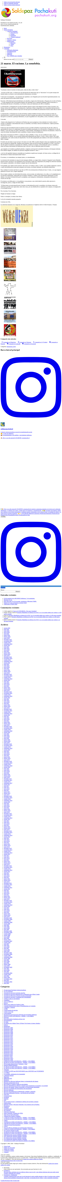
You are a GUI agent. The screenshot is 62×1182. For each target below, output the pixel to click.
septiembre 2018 (8, 765)
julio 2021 (6, 716)
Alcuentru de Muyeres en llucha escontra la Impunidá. (17, 996)
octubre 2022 (7, 694)
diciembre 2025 (8, 639)
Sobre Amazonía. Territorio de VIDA (13, 1113)
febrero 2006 (7, 964)
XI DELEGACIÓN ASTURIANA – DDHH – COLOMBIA (19, 1132)
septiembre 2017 (8, 783)
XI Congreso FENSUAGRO (11, 1130)
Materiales (6, 1077)
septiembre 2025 (8, 644)
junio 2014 (6, 839)
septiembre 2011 (8, 887)
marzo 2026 (7, 635)
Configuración (4, 1160)
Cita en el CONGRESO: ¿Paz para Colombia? (25, 611)
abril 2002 (6, 983)
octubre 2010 (7, 903)
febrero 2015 (7, 828)
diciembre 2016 (8, 796)
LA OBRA (7, 1072)
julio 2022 (6, 699)
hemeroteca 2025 (8, 1056)
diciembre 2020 (8, 726)
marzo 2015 (7, 826)
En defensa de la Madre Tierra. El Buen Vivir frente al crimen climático (22, 1023)
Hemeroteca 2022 (8, 1052)
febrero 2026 (7, 636)
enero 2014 (7, 847)
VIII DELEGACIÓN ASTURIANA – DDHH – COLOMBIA (20, 1123)
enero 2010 (7, 916)
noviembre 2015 (8, 815)
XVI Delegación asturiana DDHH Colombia (15, 1139)
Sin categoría (7, 1110)
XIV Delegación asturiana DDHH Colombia (15, 1136)
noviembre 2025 (8, 641)
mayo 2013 (7, 858)
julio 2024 (6, 664)
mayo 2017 (7, 789)
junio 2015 (6, 822)
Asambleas (6, 1000)
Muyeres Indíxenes (9, 1090)
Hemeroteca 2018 (8, 1046)
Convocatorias (7, 1013)
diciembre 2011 (8, 883)
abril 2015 (6, 825)
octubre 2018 (7, 764)
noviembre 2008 (8, 932)
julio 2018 (6, 768)
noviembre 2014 (8, 832)
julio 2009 (6, 925)
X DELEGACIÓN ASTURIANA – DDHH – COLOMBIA (19, 1129)
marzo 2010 (7, 913)
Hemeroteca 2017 (8, 1045)
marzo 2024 (7, 670)
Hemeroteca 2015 (8, 1042)
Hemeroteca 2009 (8, 1033)
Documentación (8, 1020)
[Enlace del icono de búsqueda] (4, 57)
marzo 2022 (7, 705)
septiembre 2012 (8, 870)
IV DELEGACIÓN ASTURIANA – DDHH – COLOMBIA (19, 1067)
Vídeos (6, 1120)
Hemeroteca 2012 (8, 1038)
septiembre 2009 (8, 922)
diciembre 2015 (8, 813)
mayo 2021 (7, 719)
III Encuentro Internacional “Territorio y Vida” (16, 1064)
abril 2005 (6, 971)
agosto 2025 (7, 645)
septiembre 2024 (8, 661)
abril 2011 (6, 894)
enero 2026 (7, 638)
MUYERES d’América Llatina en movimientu (16, 1084)
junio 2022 (6, 700)
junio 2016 (6, 805)
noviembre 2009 (8, 919)
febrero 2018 (7, 776)
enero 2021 (7, 725)
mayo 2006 (7, 961)
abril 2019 (6, 755)
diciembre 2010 (8, 900)
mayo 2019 (7, 754)
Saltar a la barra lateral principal (12, 5)
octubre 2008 (7, 934)
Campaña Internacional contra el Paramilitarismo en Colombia (19, 1006)
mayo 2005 (7, 970)
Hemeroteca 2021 (8, 1051)
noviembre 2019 (8, 745)
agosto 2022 (7, 697)
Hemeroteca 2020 (8, 1049)
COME (6, 1009)
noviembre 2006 (8, 954)
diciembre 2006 (8, 952)
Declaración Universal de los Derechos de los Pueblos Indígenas (20, 1014)
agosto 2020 (7, 732)
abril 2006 (6, 963)
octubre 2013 (7, 851)
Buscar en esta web (9, 59)
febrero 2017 (7, 793)
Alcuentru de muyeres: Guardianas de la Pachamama (17, 997)
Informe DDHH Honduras (10, 1065)
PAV (5, 1100)
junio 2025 (6, 648)
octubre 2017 (7, 781)
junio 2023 (6, 683)
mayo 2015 (7, 823)
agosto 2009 (7, 923)
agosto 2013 (7, 854)
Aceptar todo (19, 1160)
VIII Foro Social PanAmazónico (12, 1125)
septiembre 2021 (8, 713)
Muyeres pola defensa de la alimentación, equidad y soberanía (19, 1091)
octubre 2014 (7, 834)
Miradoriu (6, 1080)
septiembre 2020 (8, 731)
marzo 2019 (7, 757)
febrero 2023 (7, 689)
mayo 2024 (7, 667)
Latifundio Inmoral (8, 1075)
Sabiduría (6, 1107)
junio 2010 (6, 909)
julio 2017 (6, 786)
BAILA (6, 1003)
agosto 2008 (7, 935)
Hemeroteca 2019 (8, 1048)
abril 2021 (6, 720)
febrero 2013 (7, 863)
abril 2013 (6, 860)
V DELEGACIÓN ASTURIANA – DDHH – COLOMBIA (19, 1117)
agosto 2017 (7, 784)
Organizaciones (8, 1096)
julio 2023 (6, 681)
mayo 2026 (7, 632)
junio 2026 (6, 631)
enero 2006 (7, 965)
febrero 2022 (7, 706)
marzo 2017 (7, 792)
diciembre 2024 (8, 657)
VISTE (6, 1126)
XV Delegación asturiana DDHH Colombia (15, 1138)
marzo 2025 (7, 652)
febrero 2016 (7, 810)
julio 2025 (6, 647)
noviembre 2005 (8, 967)
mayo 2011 (7, 893)
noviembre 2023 (8, 676)
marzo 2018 (7, 774)
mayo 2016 (7, 806)
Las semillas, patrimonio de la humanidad (14, 1074)
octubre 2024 (7, 660)
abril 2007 (6, 948)
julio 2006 (6, 960)
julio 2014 (6, 838)
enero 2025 (7, 655)
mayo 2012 (7, 876)
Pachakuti (6, 1097)
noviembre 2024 (8, 658)
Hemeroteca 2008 (8, 1032)
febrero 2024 (7, 671)
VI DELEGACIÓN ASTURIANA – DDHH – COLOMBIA (19, 1119)
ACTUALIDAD (8, 991)
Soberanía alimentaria (9, 1111)
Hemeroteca (7, 1026)
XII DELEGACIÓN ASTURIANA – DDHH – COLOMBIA (20, 1133)
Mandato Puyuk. (8, 600)
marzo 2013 (7, 861)
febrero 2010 (7, 915)
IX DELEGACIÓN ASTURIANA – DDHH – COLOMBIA (19, 1068)
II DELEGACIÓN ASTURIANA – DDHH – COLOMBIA (19, 1061)
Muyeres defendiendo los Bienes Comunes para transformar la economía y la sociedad (26, 1085)
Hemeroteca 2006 (8, 1029)
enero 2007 (7, 951)
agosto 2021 (7, 715)
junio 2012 (6, 874)
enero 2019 (7, 760)
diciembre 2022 (8, 691)
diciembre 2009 (8, 918)
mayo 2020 (7, 736)
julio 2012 (6, 873)
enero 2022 (7, 707)
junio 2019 (6, 752)
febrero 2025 (7, 654)
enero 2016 (7, 812)
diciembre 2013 (8, 848)
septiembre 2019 (8, 748)
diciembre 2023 (8, 674)
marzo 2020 (7, 739)
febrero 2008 (7, 939)
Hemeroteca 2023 (8, 1054)
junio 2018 (6, 770)
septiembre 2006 (8, 957)
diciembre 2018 (8, 761)
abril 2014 (6, 842)
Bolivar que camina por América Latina (14, 1004)
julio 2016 (6, 803)
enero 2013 (7, 864)
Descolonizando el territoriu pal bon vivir (14, 1019)
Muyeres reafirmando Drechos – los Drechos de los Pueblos (19, 1093)
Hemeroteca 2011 (8, 1036)
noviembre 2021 (8, 710)
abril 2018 (6, 773)
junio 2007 (6, 945)
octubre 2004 (7, 974)
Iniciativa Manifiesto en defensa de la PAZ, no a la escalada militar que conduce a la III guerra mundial (35, 615)
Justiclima (6, 1069)
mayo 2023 (7, 684)
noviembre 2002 (8, 981)
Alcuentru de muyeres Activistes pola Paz (14, 993)
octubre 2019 (7, 747)
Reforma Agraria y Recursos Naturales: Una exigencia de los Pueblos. (22, 1104)
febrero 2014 (7, 845)
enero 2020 (7, 742)
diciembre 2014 (8, 831)
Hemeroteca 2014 (8, 1040)
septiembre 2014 (8, 835)
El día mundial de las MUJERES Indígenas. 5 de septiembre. (19, 598)
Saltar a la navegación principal (12, 2)
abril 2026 (6, 633)
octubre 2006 (7, 955)
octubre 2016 (7, 799)
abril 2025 (6, 651)
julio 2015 (6, 821)
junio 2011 (6, 892)
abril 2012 (6, 877)
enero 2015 (7, 829)
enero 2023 (7, 690)
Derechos (6, 1017)
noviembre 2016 (8, 797)
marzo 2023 (7, 687)
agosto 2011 (7, 889)
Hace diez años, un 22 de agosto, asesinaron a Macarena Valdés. (20, 601)
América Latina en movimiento (12, 998)
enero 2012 (7, 881)
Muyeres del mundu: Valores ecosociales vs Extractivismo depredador (21, 1087)
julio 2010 (6, 907)
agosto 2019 (7, 749)
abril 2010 (6, 912)
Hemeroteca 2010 (8, 1035)
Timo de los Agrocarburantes (11, 1114)
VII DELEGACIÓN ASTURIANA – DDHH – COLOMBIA (20, 1122)
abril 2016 (6, 807)
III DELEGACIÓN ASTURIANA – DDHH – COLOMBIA (19, 1062)
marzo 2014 (7, 844)
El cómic (6, 1022)
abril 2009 (6, 929)
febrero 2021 (7, 723)
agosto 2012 (7, 871)
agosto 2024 (7, 662)
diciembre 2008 (8, 931)
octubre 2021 (7, 712)
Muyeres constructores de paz (11, 1083)
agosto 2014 (7, 836)
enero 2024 (7, 673)
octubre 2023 (7, 677)
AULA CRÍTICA (8, 1001)
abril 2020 (6, 738)
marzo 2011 (7, 896)
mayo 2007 (7, 947)
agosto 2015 (7, 819)
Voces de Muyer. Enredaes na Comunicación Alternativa (18, 1127)
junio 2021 (6, 718)
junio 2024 (6, 665)
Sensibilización (8, 1109)
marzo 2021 (7, 722)
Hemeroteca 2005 (8, 1027)
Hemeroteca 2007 (8, 1030)
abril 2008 (6, 938)
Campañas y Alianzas (9, 1007)
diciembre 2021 (8, 709)
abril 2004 (6, 976)
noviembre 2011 (8, 884)
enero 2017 (7, 794)
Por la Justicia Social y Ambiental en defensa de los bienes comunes (21, 1101)
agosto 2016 (7, 802)
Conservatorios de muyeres (11, 1010)
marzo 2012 (7, 878)
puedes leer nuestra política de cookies (33, 1159)
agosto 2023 (7, 680)
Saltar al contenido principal (11, 3)
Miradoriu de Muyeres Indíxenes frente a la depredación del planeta (21, 1081)
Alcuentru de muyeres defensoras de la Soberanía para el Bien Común (22, 994)
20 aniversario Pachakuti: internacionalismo (15, 990)
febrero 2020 (7, 741)
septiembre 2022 (8, 696)
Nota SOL (6, 1094)
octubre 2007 (7, 942)
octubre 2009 (7, 921)
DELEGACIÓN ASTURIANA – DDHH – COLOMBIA (19, 1016)
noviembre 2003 (8, 979)
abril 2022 (6, 703)
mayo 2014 (7, 841)
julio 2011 (6, 890)
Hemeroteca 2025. (8, 1058)
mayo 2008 (7, 936)
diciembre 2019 (8, 744)
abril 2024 (6, 668)
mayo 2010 (7, 910)
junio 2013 (6, 857)
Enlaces (6, 1025)
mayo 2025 (7, 649)
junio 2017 (6, 787)
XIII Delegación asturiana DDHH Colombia (15, 1135)
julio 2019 (6, 751)
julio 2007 (6, 944)
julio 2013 (6, 855)
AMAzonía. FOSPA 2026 (10, 604)
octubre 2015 (7, 816)
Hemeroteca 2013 (8, 1039)
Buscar (2, 590)
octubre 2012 (7, 868)
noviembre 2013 (8, 849)
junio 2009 (6, 926)
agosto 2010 (7, 906)
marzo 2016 (7, 809)
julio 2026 (6, 629)
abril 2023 (6, 686)
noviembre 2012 (8, 867)
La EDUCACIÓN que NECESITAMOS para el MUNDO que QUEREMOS (24, 1071)
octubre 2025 (7, 642)
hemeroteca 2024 (8, 1055)
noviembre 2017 (8, 780)
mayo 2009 (7, 928)
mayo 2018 (7, 771)
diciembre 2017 (8, 778)
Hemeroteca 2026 (8, 1059)
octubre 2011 (7, 886)
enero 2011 (7, 899)
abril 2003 (6, 980)
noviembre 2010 (8, 902)
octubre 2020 (7, 729)
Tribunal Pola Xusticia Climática (12, 1116)
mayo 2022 (7, 702)
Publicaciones (7, 1103)
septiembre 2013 (8, 852)
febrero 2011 (7, 897)
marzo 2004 (7, 977)
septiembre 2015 (8, 818)
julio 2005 (6, 968)
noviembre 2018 (8, 763)
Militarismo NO (8, 1078)
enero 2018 (7, 777)
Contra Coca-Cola (8, 1011)
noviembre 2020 (8, 728)
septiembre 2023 (8, 678)
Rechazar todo (12, 1160)
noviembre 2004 (8, 973)
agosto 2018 (7, 767)
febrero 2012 (7, 880)
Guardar (3, 1180)
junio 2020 (6, 735)
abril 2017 (6, 790)
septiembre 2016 (8, 800)
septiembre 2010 (8, 905)
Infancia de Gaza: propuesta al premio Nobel (15, 602)
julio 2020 (6, 734)
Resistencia (7, 1106)
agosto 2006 (7, 958)
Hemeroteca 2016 (11, 346)
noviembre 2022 (8, 693)
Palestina (6, 1098)
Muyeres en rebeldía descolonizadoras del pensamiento (18, 1088)
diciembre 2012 (8, 865)
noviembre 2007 (8, 941)
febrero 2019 (7, 758)
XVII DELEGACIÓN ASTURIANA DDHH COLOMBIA (19, 1140)
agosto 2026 (7, 628)
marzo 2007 (7, 950)
